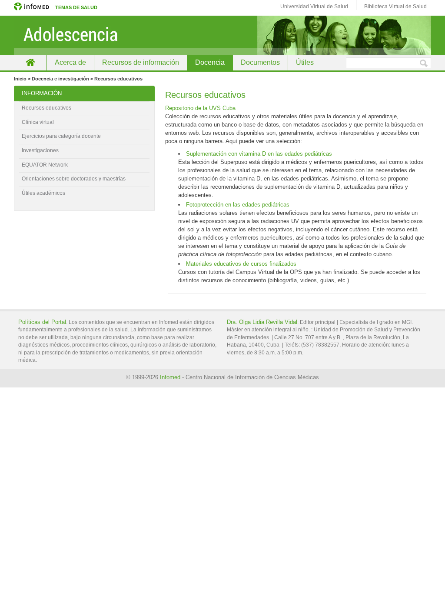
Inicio (30, 62)
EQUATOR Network (45, 165)
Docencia (210, 62)
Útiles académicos (43, 193)
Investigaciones (40, 150)
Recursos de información (140, 62)
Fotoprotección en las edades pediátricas (237, 204)
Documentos (260, 62)
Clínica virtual (38, 122)
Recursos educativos (46, 108)
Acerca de (70, 62)
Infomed (170, 377)
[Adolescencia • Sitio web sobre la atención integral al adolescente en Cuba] (222, 35)
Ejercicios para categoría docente (61, 136)
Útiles (305, 62)
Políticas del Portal (42, 322)
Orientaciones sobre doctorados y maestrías (74, 179)
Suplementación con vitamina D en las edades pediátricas (259, 153)
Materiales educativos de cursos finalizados (241, 263)
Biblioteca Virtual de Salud (395, 6)
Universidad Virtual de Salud (314, 6)
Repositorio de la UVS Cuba (200, 108)
